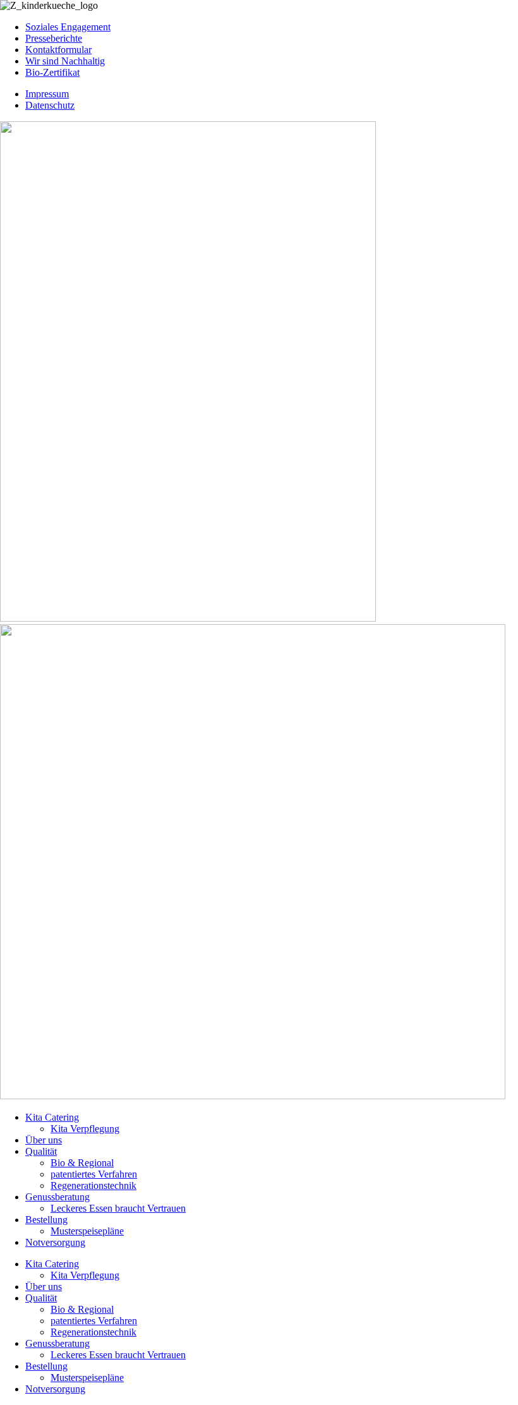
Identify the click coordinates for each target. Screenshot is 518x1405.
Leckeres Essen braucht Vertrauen (118, 1208)
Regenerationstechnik (93, 1185)
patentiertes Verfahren (94, 1174)
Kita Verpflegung (85, 1128)
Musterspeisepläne (87, 1231)
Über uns (43, 1140)
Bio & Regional (82, 1162)
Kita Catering (52, 1117)
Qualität (41, 1151)
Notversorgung (55, 1242)
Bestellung (46, 1219)
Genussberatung (57, 1196)
